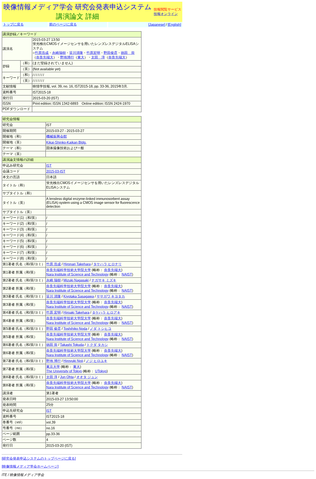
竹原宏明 (93, 53)
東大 (80, 57)
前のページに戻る (63, 24)
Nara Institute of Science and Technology (77, 274)
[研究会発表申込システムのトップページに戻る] (39, 458)
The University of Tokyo (64, 371)
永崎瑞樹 (59, 53)
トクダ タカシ (97, 345)
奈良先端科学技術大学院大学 (68, 270)
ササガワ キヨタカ (111, 296)
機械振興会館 (56, 136)
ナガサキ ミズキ (103, 280)
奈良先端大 (44, 57)
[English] (174, 24)
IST (49, 165)
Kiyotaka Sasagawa (78, 296)
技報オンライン (166, 14)
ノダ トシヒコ (100, 328)
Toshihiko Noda (75, 328)
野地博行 (67, 57)
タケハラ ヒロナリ (107, 264)
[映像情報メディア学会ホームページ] (30, 466)
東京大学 (53, 366)
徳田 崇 (128, 53)
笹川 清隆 (53, 296)
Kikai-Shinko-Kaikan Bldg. (66, 142)
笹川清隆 (76, 53)
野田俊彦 (110, 53)
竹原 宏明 (53, 312)
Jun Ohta (67, 377)
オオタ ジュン (87, 377)
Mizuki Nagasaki (76, 280)
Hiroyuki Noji (73, 361)
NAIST (127, 274)
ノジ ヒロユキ (96, 361)
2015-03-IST (55, 171)
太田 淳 (98, 57)
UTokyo (101, 371)
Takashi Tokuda (72, 345)
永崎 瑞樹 (53, 280)
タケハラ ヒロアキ (106, 312)
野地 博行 (53, 361)
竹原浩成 (42, 53)
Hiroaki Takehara (76, 312)
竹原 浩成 (53, 264)
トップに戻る (13, 24)
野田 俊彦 (53, 328)
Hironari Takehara (77, 264)
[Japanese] (156, 24)
